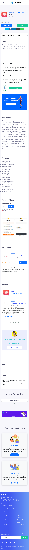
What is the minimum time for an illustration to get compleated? (13, 381)
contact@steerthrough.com (10, 508)
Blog (5, 522)
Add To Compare (17, 293)
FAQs (5, 520)
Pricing (26, 35)
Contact (6, 524)
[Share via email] (18, 29)
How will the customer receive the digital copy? (12, 383)
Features (19, 35)
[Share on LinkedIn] (14, 29)
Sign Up (14, 482)
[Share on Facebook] (10, 29)
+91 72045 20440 (7, 503)
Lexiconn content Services (18, 256)
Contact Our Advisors (14, 347)
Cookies (19, 517)
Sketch (13, 291)
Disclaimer (20, 522)
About (3, 35)
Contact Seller (6, 25)
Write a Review (24, 22)
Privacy (19, 515)
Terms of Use (20, 520)
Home (2, 9)
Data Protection (14, 400)
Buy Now (11, 206)
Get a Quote (23, 262)
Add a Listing (14, 454)
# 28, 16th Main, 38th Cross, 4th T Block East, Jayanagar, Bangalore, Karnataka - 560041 (11, 499)
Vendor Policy (21, 524)
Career (5, 517)
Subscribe (24, 537)
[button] (10, 275)
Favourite (14, 19)
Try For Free (22, 25)
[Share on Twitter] (7, 29)
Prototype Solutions (10, 9)
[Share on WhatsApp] (22, 29)
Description (11, 35)
